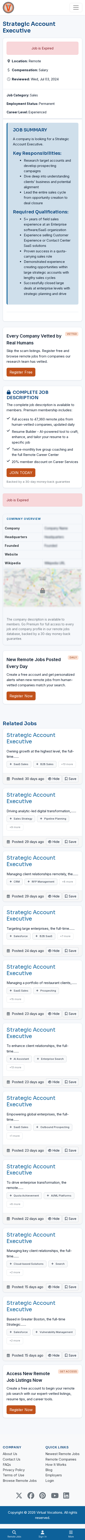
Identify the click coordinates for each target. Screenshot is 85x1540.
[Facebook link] (31, 1496)
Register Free (21, 372)
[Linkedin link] (66, 1496)
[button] (70, 778)
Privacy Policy (14, 1470)
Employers (53, 1475)
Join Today (21, 472)
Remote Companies (60, 1459)
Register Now (21, 696)
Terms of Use (13, 1475)
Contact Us (11, 1459)
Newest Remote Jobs (62, 1454)
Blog (48, 1470)
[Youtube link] (54, 1496)
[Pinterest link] (43, 1496)
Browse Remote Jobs (20, 1480)
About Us (10, 1454)
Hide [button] (56, 779)
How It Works (55, 1464)
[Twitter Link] (19, 1496)
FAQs (7, 1464)
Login (49, 1480)
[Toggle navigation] (76, 7)
